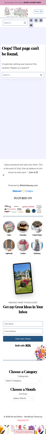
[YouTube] (31, 25)
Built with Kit (23, 345)
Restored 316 (23, 420)
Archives (23, 394)
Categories (23, 376)
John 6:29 (33, 172)
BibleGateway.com (29, 185)
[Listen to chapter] (23, 175)
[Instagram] (41, 20)
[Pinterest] (31, 20)
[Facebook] (36, 20)
